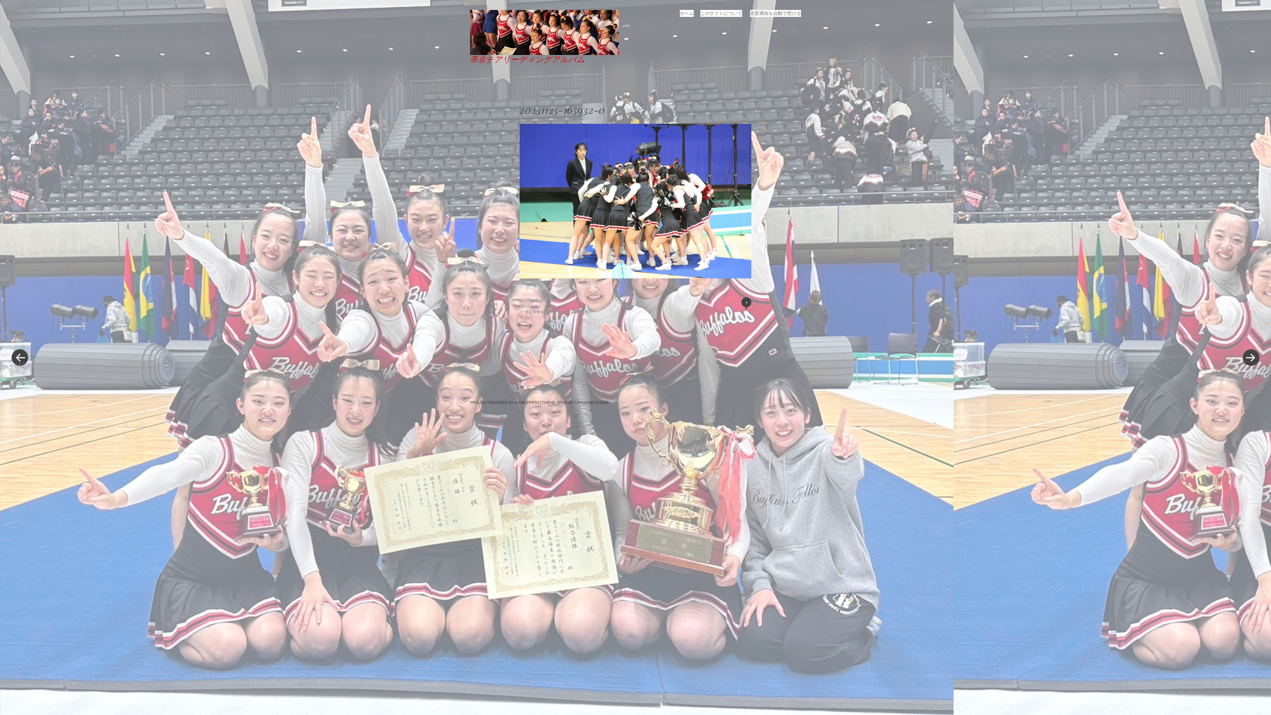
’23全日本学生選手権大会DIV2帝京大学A (555, 312)
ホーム (687, 13)
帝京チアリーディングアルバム (527, 59)
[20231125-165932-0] (635, 276)
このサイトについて (721, 13)
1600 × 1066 (529, 306)
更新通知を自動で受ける (775, 13)
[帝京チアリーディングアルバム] (547, 31)
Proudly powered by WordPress (504, 402)
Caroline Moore (591, 402)
